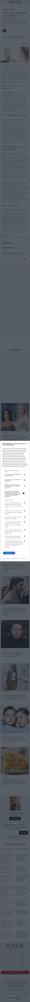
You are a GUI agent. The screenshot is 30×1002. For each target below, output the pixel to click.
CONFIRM (9, 553)
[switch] (24, 474)
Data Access (15, 558)
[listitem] (15, 471)
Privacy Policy (23, 558)
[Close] (27, 443)
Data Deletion (6, 558)
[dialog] (15, 501)
